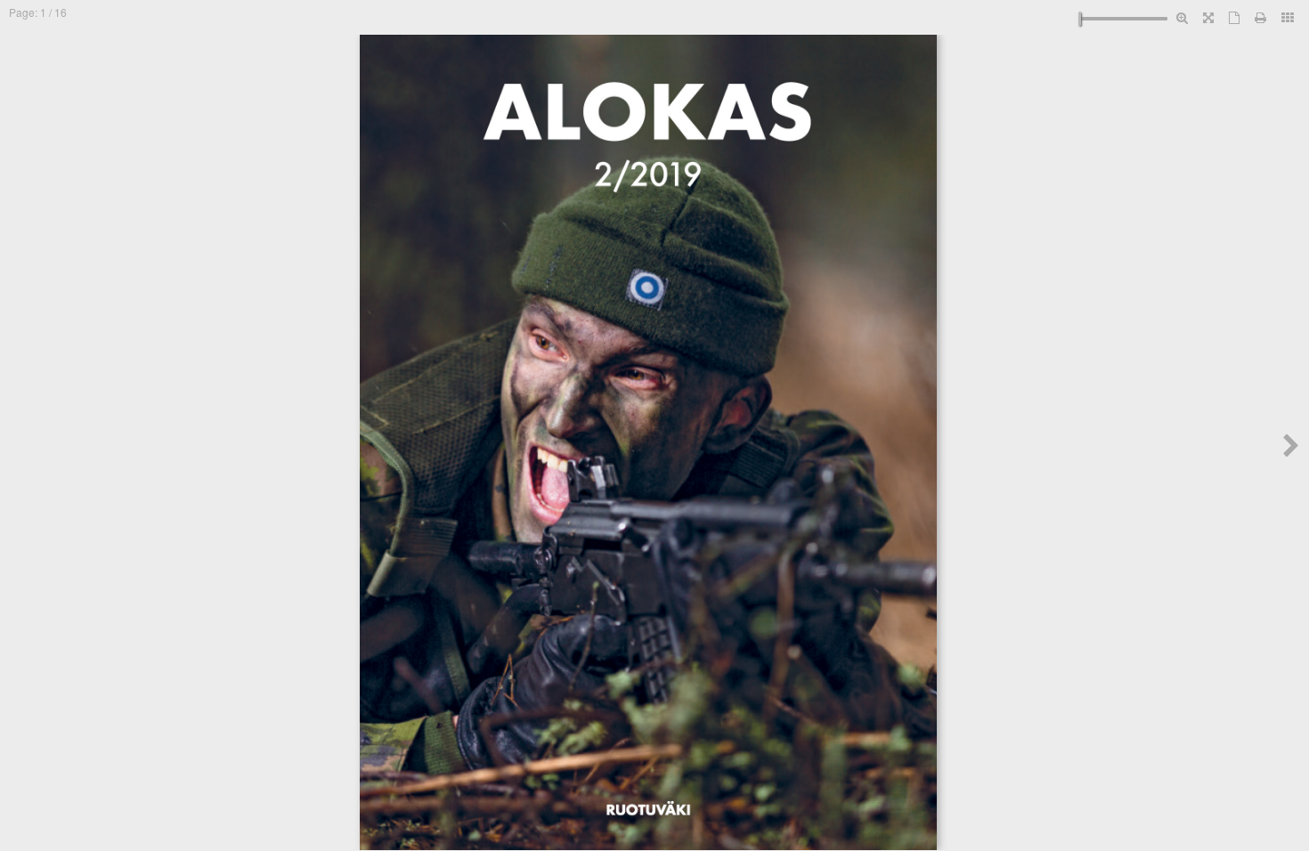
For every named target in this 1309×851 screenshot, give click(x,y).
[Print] (1260, 17)
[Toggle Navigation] (1287, 17)
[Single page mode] (1234, 17)
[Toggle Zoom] (1182, 17)
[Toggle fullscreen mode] (1208, 17)
